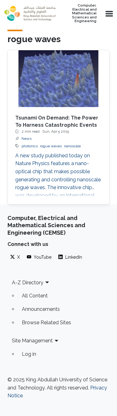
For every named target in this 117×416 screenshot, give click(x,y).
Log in (29, 354)
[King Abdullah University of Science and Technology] (30, 13)
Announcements (41, 309)
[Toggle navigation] (108, 13)
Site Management (32, 341)
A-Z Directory (27, 283)
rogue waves (51, 146)
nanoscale (72, 146)
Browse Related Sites (46, 322)
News (27, 138)
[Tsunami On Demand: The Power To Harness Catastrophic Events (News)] (58, 78)
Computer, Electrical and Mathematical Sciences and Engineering (84, 13)
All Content (35, 296)
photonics (30, 146)
